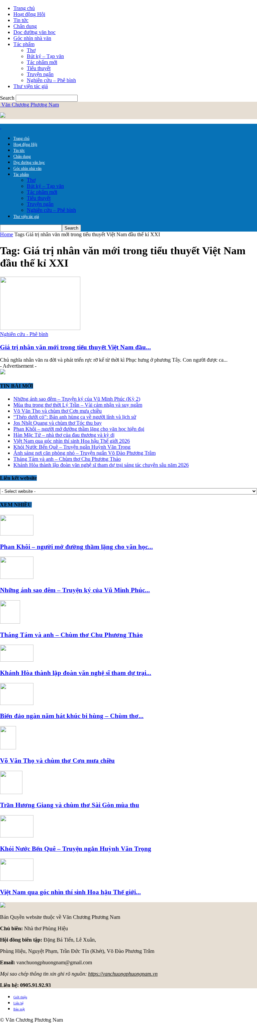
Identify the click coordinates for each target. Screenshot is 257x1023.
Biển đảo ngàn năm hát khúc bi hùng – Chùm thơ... (72, 715)
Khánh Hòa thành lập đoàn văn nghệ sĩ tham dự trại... (75, 672)
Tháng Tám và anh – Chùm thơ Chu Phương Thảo (67, 459)
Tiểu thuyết (39, 68)
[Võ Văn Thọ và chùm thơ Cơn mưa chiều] (8, 747)
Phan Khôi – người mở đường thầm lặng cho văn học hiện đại (78, 429)
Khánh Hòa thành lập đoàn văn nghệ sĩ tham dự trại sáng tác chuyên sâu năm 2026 (101, 465)
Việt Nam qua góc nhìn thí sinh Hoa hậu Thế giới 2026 (71, 441)
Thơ (31, 50)
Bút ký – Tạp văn (45, 56)
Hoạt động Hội (29, 14)
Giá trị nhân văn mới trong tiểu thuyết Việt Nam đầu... (75, 347)
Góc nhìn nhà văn (32, 38)
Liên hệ (18, 1003)
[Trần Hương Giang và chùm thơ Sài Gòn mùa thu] (11, 792)
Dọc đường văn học (34, 32)
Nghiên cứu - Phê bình (24, 334)
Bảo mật (19, 1009)
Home (6, 234)
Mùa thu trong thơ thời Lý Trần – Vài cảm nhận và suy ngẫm (77, 405)
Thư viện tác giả (30, 86)
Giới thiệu (20, 997)
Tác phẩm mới (42, 62)
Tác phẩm (23, 44)
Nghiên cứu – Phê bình (51, 80)
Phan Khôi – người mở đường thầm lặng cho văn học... (76, 546)
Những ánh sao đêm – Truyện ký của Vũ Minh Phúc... (75, 590)
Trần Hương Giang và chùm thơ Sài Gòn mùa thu (69, 804)
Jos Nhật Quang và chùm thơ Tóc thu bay (57, 423)
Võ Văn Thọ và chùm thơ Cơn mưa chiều (57, 411)
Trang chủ (24, 8)
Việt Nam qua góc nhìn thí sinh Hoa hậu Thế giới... (70, 892)
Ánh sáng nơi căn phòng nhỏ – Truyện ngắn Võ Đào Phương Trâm (84, 453)
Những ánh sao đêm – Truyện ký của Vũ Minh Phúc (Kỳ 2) (76, 399)
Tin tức (20, 20)
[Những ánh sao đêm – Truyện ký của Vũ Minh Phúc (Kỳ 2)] (16, 577)
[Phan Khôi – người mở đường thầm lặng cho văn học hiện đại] (16, 534)
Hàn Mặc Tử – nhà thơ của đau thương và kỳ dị (63, 435)
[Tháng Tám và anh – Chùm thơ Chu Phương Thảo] (10, 622)
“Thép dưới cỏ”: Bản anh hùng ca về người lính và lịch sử (74, 417)
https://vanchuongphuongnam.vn (123, 974)
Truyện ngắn (40, 74)
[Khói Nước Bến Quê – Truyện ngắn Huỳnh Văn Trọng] (16, 835)
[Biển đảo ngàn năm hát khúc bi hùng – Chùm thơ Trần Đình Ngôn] (16, 703)
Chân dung (25, 26)
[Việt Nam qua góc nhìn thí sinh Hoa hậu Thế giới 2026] (16, 879)
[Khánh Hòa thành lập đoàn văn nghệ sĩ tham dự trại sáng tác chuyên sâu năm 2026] (16, 660)
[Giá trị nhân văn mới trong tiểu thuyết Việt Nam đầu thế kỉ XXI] (40, 328)
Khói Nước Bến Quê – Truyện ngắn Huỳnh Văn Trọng (72, 447)
